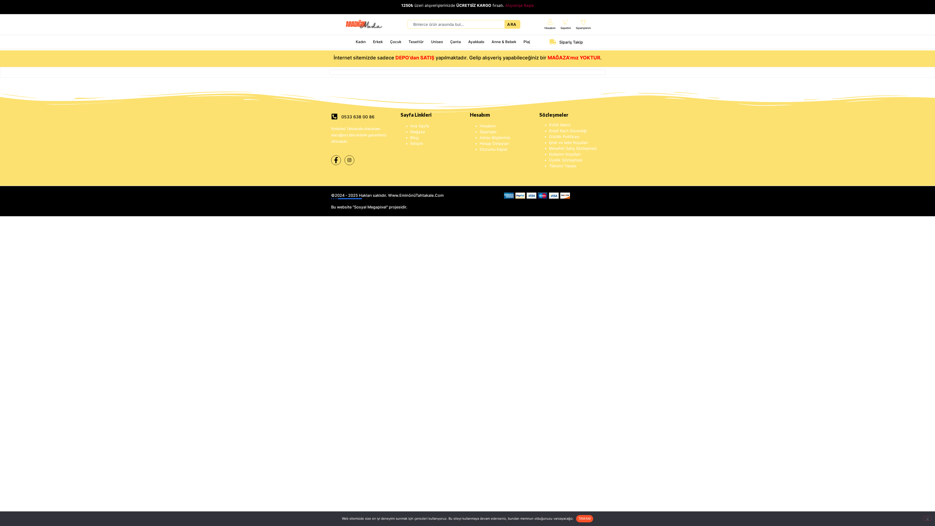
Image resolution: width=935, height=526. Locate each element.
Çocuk (395, 41)
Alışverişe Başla (519, 5)
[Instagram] (349, 160)
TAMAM (585, 518)
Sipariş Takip (571, 42)
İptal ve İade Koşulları (568, 142)
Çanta (455, 41)
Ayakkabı (476, 41)
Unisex (437, 41)
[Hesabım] (550, 22)
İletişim (416, 143)
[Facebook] (336, 160)
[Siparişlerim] (583, 22)
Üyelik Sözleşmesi (565, 160)
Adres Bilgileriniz (495, 137)
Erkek (378, 41)
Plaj (527, 41)
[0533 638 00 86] (334, 116)
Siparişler (488, 131)
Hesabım (550, 28)
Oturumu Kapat (493, 149)
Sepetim (566, 28)
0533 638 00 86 (357, 116)
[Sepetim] (566, 22)
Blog (414, 137)
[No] (927, 518)
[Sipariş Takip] (553, 41)
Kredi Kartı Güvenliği (568, 130)
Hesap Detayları (494, 143)
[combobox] (456, 24)
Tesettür (416, 41)
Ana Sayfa (419, 125)
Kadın (361, 41)
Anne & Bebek (504, 41)
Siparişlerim (583, 28)
